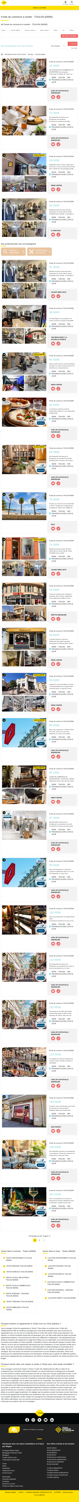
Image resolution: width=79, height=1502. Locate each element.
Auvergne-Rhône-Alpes (10, 1450)
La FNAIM (57, 1492)
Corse (4, 1463)
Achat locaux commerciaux (56, 1457)
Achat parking (52, 1452)
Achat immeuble (52, 1464)
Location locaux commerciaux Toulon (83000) (61, 1283)
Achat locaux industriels (55, 1462)
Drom (4, 1466)
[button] (4, 60)
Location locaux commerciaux (57, 1475)
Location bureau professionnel (57, 1472)
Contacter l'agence (53, 97)
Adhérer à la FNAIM (39, 8)
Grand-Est (6, 1468)
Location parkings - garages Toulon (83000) (60, 1291)
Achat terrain (51, 1455)
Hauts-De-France (8, 1470)
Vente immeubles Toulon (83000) (17, 1309)
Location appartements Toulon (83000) (62, 1259)
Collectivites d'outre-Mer (10, 1460)
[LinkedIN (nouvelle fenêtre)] (52, 1420)
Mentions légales (10, 1492)
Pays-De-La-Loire (8, 1484)
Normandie (6, 1477)
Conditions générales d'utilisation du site (39, 1492)
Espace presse (68, 1492)
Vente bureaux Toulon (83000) (19, 1272)
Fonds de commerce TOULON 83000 (61, 62)
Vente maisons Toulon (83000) (19, 1266)
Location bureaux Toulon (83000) (59, 1275)
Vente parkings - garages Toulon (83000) (17, 1295)
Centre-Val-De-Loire (9, 1457)
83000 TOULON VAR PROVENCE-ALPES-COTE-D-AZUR (63, 80)
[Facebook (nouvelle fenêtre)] (27, 1420)
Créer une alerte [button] (70, 36)
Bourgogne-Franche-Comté (12, 1453)
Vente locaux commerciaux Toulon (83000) (18, 1287)
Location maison (53, 1470)
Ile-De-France (7, 1473)
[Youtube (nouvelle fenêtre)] (46, 1420)
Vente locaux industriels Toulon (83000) (17, 1279)
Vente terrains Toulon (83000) (19, 1301)
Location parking (53, 1477)
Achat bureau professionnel (56, 1459)
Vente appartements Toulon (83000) (19, 1259)
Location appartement (54, 1468)
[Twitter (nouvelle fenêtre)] (39, 1420)
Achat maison (52, 1448)
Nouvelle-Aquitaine (9, 1479)
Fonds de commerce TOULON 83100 (61, 109)
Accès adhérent (39, 1495)
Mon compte (65, 4)
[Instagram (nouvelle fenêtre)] (33, 1420)
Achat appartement (53, 1450)
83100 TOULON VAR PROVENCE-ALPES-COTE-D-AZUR (63, 127)
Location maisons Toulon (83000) (59, 1267)
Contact (20, 1492)
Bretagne (5, 1455)
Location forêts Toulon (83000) (62, 1298)
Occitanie (5, 1481)
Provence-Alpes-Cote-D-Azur (12, 1486)
